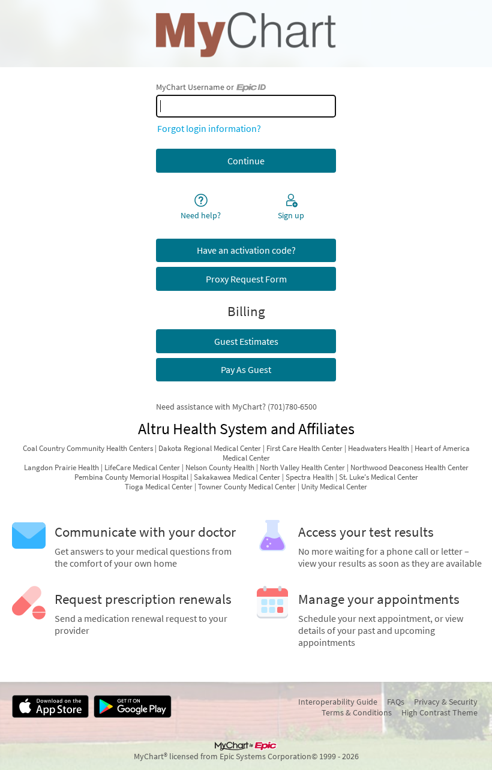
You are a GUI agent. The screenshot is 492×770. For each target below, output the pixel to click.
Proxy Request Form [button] (246, 279)
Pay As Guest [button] (246, 369)
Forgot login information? (209, 128)
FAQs (395, 701)
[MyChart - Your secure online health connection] (245, 33)
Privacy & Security (446, 701)
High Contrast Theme (439, 712)
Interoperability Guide (337, 701)
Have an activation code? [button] (246, 250)
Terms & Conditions (357, 712)
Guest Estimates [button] (246, 341)
